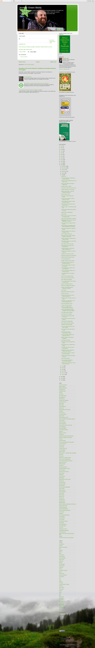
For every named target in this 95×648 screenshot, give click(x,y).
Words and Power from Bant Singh (66, 537)
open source (61, 587)
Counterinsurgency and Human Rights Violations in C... (67, 249)
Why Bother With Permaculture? (67, 291)
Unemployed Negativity (64, 530)
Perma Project (62, 470)
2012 (62, 159)
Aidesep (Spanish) (63, 387)
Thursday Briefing (62, 524)
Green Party (61, 573)
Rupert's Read (62, 490)
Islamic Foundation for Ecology (65, 437)
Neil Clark (61, 454)
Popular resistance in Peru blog (67, 189)
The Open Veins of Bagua (66, 314)
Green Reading (62, 426)
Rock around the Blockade (64, 487)
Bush (60, 553)
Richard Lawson (62, 483)
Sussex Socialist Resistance (65, 510)
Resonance (61, 480)
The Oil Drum (62, 518)
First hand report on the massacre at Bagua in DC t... (68, 232)
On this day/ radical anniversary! (65, 460)
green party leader (63, 575)
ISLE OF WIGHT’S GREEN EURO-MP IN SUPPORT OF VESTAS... (68, 226)
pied (60, 595)
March (63, 371)
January (63, 374)
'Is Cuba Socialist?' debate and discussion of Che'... (67, 335)
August (63, 173)
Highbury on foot (62, 432)
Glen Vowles (61, 415)
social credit (61, 602)
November (64, 167)
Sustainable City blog (65, 340)
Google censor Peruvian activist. (68, 260)
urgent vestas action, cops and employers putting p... (67, 192)
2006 (62, 380)
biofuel (60, 551)
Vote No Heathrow (27, 76)
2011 (62, 161)
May (63, 367)
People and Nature (63, 466)
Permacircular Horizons (64, 471)
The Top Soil (61, 519)
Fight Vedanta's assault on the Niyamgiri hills (67, 246)
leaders (60, 581)
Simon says (61, 497)
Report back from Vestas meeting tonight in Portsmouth (68, 236)
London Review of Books (64, 584)
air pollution (61, 544)
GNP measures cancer (63, 417)
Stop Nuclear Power (63, 505)
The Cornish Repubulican (64, 514)
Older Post (53, 62)
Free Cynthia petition (65, 358)
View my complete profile (64, 69)
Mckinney (61, 585)
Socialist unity (62, 499)
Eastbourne (63, 176)
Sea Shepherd (62, 601)
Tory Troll (61, 527)
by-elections (61, 554)
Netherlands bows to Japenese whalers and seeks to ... (67, 351)
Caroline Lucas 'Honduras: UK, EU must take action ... (68, 363)
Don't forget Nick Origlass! (66, 279)
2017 (62, 151)
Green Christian (62, 422)
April (63, 369)
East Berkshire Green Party (64, 409)
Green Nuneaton (62, 423)
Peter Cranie (61, 473)
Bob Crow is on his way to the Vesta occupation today (68, 216)
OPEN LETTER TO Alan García (67, 257)
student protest (62, 607)
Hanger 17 (61, 431)
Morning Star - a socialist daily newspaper (67, 452)
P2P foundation (62, 463)
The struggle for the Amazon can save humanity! (68, 268)
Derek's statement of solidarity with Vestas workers (68, 239)
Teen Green (61, 511)
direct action (61, 559)
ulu (59, 609)
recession (61, 599)
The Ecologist (62, 516)
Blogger (67, 646)
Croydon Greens (62, 401)
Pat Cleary (61, 465)
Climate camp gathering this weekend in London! (67, 288)
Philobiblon (61, 474)
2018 (62, 149)
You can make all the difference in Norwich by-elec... (68, 271)
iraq (60, 579)
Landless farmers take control (67, 253)
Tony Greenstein (62, 525)
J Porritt (60, 439)
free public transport (63, 570)
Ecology (60, 562)
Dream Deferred (62, 406)
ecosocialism (61, 565)
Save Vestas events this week (67, 243)
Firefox (60, 568)
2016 (62, 152)
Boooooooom (62, 398)
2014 (62, 156)
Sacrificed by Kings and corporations (68, 255)
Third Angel (61, 522)
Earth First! (61, 408)
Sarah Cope (61, 493)
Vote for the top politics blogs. (67, 276)
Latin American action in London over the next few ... (67, 353)
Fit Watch (61, 411)
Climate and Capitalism (64, 400)
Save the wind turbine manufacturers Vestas (66, 332)
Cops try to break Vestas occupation (68, 218)
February (64, 372)
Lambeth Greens (62, 443)
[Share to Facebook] (34, 51)
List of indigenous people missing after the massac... (68, 202)
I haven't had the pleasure (66, 305)
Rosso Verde (61, 488)
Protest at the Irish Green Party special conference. (67, 296)
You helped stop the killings (66, 312)
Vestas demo (64, 213)
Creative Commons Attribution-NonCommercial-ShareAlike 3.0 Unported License (67, 634)
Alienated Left (62, 389)
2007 (62, 378)
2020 (62, 147)
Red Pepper (61, 477)
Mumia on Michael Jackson (66, 283)
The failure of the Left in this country (68, 187)
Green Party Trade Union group (65, 425)
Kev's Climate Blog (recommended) (66, 442)
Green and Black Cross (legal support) (67, 418)
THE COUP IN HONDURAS (67, 321)
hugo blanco (61, 576)
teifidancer (61, 513)
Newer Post (22, 62)
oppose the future (62, 462)
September (64, 171)
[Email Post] (28, 51)
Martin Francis (62, 451)
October (63, 169)
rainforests (61, 598)
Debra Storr (61, 404)
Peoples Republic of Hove (64, 468)
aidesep (60, 542)
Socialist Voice (62, 501)
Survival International (63, 508)
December (64, 166)
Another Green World (30, 7)
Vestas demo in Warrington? (67, 212)
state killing (61, 604)
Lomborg (61, 582)
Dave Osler (61, 403)
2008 (62, 376)
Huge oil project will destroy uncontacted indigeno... (67, 361)
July (62, 174)
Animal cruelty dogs (63, 547)
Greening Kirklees (62, 428)
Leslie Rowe (61, 446)
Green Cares (61, 420)
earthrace (61, 561)
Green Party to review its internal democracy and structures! (36, 83)
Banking (60, 550)
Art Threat (61, 394)
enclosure (61, 567)
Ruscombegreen (62, 491)
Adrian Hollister (62, 386)
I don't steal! (63, 290)
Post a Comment (23, 56)
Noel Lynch (61, 456)
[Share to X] (33, 51)
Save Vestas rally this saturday (67, 322)
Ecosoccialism (62, 564)
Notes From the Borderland (64, 459)
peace (60, 592)
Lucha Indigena (62, 449)
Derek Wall (66, 58)
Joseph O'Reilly (62, 440)
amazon (60, 545)
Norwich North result (65, 194)
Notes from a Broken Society (65, 457)
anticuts (60, 392)
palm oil (60, 590)
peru (60, 593)
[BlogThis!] (32, 51)
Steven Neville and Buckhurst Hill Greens (67, 504)
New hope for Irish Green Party (67, 277)
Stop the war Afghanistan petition (68, 285)
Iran (60, 578)
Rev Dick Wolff (62, 482)
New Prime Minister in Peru (66, 303)
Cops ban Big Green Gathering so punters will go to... (68, 179)
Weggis (60, 536)
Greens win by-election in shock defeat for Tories (67, 199)
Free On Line (62, 412)
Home (37, 62)
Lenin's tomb (61, 445)
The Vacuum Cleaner (63, 521)
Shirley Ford (61, 496)
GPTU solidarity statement (66, 233)
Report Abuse (62, 612)
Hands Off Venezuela (63, 429)
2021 (62, 146)
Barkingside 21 (62, 397)
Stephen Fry (61, 606)
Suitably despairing (63, 507)
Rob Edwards (62, 485)
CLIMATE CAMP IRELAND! (66, 324)
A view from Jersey (63, 384)
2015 (62, 154)
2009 (62, 164)
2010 (62, 163)
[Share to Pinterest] (35, 51)
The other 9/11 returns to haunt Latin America (67, 348)
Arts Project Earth (62, 395)
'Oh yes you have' (65, 293)
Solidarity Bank (62, 502)
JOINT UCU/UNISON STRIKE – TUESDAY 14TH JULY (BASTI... (68, 310)
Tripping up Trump (63, 528)
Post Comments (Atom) (29, 64)
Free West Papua (62, 414)
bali (60, 548)
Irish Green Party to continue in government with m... (67, 263)
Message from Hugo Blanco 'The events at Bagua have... (68, 301)
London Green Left (63, 448)
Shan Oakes (61, 494)
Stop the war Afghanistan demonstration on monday (67, 307)
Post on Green (62, 476)
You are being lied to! (65, 258)
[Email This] (30, 51)
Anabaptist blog (62, 391)
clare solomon (62, 556)
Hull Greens (61, 434)
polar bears (61, 596)
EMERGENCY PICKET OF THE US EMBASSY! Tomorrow (68, 221)
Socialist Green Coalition (66, 186)
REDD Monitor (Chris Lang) (64, 479)
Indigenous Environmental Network (66, 435)
